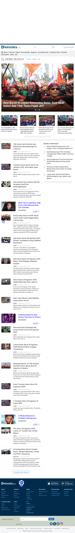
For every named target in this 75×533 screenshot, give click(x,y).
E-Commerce (30, 491)
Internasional (4, 495)
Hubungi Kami (65, 528)
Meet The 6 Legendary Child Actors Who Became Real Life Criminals (29, 205)
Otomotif (64, 52)
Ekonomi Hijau (25, 52)
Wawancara (4, 507)
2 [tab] (37, 109)
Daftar (51, 519)
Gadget (28, 497)
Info (16, 54)
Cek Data (66, 495)
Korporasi (16, 497)
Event (28, 511)
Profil (40, 493)
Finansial (12, 52)
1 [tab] (35, 109)
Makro (15, 491)
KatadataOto (30, 512)
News (15, 504)
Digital (18, 52)
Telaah (3, 504)
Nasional (3, 491)
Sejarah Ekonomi (43, 491)
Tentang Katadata (11, 528)
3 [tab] (39, 109)
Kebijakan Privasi (48, 528)
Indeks (28, 503)
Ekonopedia (5, 54)
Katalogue (16, 507)
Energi (3, 497)
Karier (26, 528)
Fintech (28, 493)
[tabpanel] (37, 89)
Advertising (20, 528)
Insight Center (30, 507)
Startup (28, 495)
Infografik (66, 491)
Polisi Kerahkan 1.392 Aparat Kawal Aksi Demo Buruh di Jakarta (9, 129)
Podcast (16, 511)
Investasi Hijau (55, 495)
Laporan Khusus (5, 509)
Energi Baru (54, 491)
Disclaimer (57, 528)
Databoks (29, 509)
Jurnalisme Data (43, 52)
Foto (39, 59)
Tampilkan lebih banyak (21, 472)
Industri (3, 493)
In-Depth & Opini (54, 52)
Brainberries (22, 210)
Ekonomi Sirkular (55, 493)
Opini (2, 505)
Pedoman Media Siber (36, 528)
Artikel (34, 59)
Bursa (15, 495)
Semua (29, 59)
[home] (2, 53)
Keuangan (16, 493)
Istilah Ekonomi (43, 495)
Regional (34, 52)
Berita (6, 52)
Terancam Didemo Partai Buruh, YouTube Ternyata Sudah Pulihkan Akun (35, 104)
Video (12, 54)
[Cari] (53, 47)
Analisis (66, 493)
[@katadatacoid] (61, 523)
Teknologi (29, 499)
